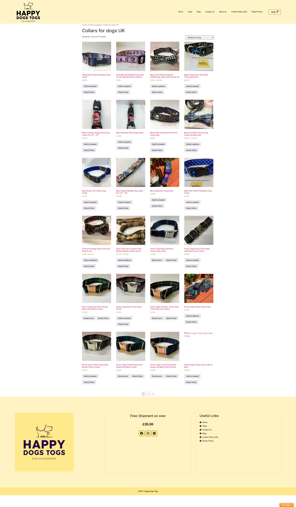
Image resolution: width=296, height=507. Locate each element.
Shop (190, 12)
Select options (158, 86)
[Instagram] (148, 433)
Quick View (89, 92)
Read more (157, 260)
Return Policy (257, 12)
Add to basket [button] (90, 86)
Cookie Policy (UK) (239, 12)
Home (180, 12)
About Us (223, 12)
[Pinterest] (154, 433)
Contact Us (209, 12)
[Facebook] (142, 433)
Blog (199, 12)
